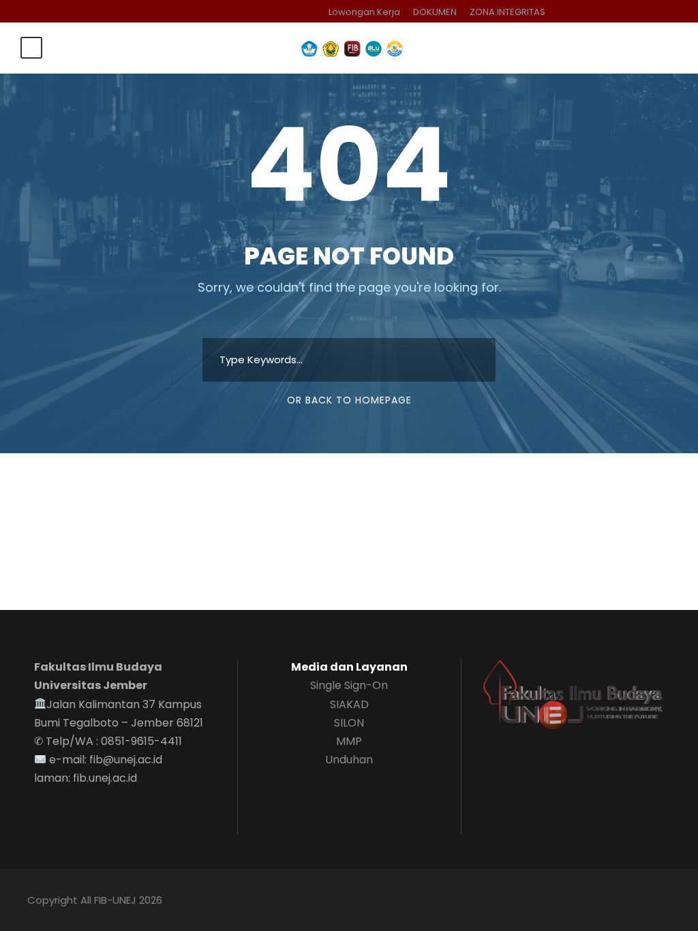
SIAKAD (349, 704)
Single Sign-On (349, 685)
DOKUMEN (435, 11)
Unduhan (349, 759)
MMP (349, 741)
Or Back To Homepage (349, 400)
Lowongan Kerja (364, 11)
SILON (349, 723)
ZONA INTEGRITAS (507, 11)
